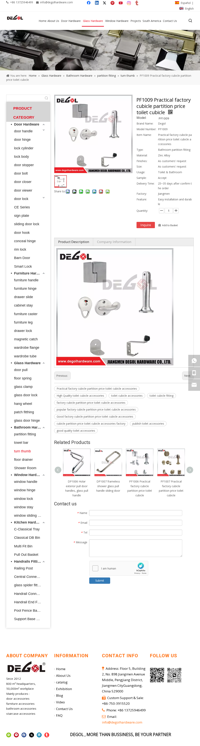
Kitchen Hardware (29, 522)
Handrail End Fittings (30, 602)
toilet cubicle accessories (127, 395)
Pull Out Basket (26, 555)
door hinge (22, 140)
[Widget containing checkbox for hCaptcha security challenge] (118, 568)
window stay (23, 507)
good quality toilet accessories (76, 430)
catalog (62, 682)
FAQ (59, 715)
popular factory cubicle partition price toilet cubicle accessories (96, 409)
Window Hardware (29, 475)
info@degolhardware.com (56, 2)
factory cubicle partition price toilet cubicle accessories (91, 402)
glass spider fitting (28, 585)
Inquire (145, 225)
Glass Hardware (27, 363)
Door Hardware (26, 124)
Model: (141, 118)
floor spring (22, 378)
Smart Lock (23, 266)
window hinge (24, 490)
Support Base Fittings (30, 619)
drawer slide (23, 297)
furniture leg (23, 322)
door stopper (24, 165)
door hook (22, 233)
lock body (21, 157)
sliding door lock (26, 224)
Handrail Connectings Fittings (30, 594)
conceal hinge (25, 241)
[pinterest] (16, 734)
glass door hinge (27, 420)
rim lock (20, 249)
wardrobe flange (26, 348)
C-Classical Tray (27, 529)
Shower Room (25, 468)
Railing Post (23, 568)
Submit (99, 580)
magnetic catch (26, 339)
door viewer (23, 190)
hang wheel (23, 404)
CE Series (22, 207)
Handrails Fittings (29, 561)
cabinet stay (23, 305)
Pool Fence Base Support (30, 610)
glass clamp (23, 387)
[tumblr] (137, 3)
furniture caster (26, 314)
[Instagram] (129, 3)
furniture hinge (25, 289)
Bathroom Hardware (30, 427)
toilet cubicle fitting (161, 395)
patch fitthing (24, 412)
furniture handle (26, 280)
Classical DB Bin (27, 538)
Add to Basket (170, 225)
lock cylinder (23, 148)
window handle (25, 482)
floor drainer (23, 460)
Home (60, 669)
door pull (21, 370)
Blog (59, 695)
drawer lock (23, 331)
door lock (21, 199)
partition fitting (25, 434)
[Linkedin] (97, 3)
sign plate (21, 216)
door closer (22, 182)
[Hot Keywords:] (190, 20)
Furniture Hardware (30, 273)
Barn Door (22, 258)
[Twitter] (105, 3)
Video (60, 702)
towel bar (21, 443)
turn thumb (22, 451)
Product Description (73, 241)
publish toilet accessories (148, 423)
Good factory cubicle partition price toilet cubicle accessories (95, 416)
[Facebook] (89, 3)
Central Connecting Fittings (30, 577)
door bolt (21, 173)
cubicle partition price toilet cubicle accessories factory (91, 423)
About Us (63, 675)
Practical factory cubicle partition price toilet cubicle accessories (97, 388)
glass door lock (26, 395)
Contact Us (64, 709)
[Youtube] (121, 3)
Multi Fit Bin (23, 546)
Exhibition (64, 689)
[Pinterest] (113, 3)
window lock (23, 499)
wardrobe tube (25, 356)
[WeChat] (8, 734)
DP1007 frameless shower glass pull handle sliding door (108, 486)
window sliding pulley (30, 515)
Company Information (114, 241)
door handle (23, 131)
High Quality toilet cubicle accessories (80, 395)
